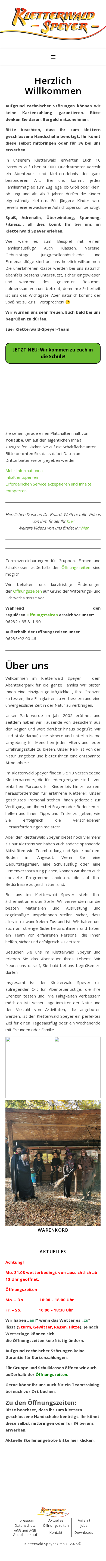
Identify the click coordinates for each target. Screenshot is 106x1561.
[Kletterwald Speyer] (53, 24)
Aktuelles (56, 1520)
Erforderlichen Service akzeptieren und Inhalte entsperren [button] (48, 487)
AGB (17, 1530)
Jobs (84, 1525)
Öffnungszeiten (75, 567)
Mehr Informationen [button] (24, 470)
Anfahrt (84, 1520)
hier (70, 521)
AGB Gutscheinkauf (25, 1532)
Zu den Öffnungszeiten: (40, 1402)
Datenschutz (25, 1525)
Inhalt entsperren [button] (21, 477)
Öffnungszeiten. (52, 1374)
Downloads (83, 1532)
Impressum (25, 1520)
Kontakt (55, 1532)
